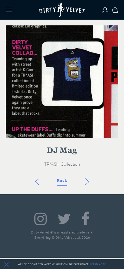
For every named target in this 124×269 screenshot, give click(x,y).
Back (62, 181)
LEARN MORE (98, 264)
